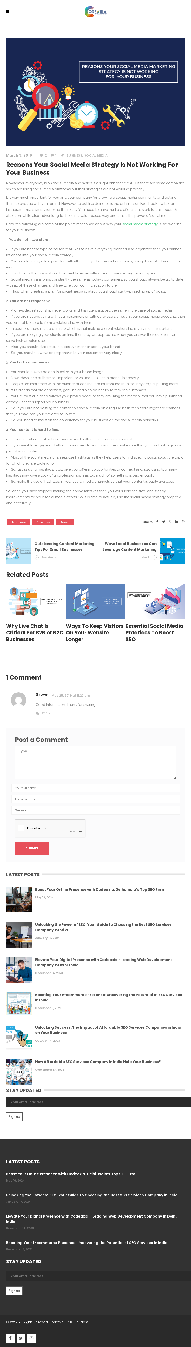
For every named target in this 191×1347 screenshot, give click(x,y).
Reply (46, 713)
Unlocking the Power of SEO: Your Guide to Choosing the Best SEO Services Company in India (103, 927)
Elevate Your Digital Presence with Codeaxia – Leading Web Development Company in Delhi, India (103, 962)
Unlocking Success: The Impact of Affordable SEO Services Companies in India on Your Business (108, 1030)
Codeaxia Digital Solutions (69, 1322)
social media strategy (140, 224)
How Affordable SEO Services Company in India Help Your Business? (98, 1061)
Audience (19, 522)
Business (74, 155)
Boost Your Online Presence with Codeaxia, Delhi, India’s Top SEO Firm (99, 889)
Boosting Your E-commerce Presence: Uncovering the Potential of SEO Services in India (108, 997)
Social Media (96, 155)
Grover (42, 694)
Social (65, 522)
